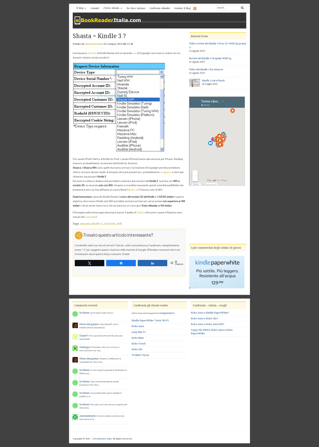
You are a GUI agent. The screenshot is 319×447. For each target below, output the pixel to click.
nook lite (109, 223)
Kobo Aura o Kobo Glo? (204, 318)
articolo (92, 53)
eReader (96, 25)
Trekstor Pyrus (140, 355)
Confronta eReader (160, 8)
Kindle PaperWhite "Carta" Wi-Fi (150, 320)
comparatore (166, 313)
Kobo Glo (137, 349)
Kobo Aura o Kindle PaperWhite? (210, 312)
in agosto (166, 172)
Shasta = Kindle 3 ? (99, 36)
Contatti (95, 8)
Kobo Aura (138, 326)
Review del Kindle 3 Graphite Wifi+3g (210, 58)
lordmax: (84, 312)
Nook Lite (133, 189)
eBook (79, 25)
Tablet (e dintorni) (153, 25)
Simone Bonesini (94, 44)
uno (134, 53)
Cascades (90, 216)
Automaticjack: (87, 415)
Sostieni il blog (182, 8)
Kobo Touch (139, 343)
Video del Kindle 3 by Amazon (206, 69)
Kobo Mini (138, 337)
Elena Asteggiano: (89, 324)
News (113, 25)
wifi (119, 223)
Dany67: (84, 335)
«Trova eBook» (111, 8)
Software (128, 25)
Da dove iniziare (136, 8)
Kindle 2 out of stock (213, 80)
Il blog (79, 8)
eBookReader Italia (102, 439)
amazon (85, 223)
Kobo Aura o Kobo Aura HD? (207, 324)
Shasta (140, 212)
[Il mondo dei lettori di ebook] (108, 20)
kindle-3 (97, 223)
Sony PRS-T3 (139, 332)
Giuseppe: (85, 347)
